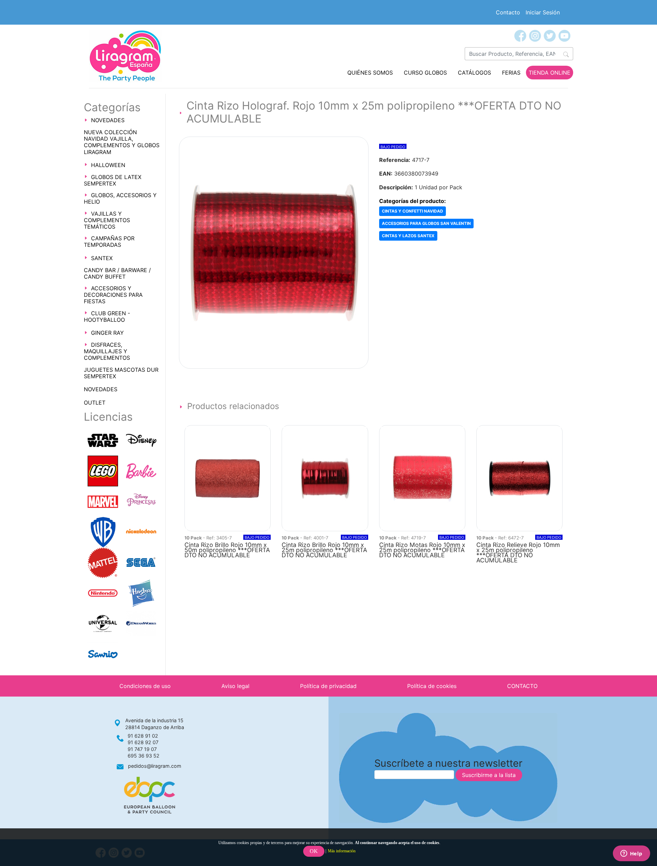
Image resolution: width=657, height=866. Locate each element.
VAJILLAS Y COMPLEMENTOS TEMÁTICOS (107, 220)
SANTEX (102, 258)
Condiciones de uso (145, 686)
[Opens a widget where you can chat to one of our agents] (631, 854)
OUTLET (94, 402)
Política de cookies (431, 686)
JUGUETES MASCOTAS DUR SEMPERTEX (121, 373)
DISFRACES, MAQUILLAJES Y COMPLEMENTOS (107, 351)
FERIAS (511, 72)
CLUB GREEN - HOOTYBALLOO (107, 316)
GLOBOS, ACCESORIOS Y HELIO (120, 198)
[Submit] (566, 53)
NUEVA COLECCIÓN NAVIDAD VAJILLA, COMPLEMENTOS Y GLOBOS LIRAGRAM (121, 142)
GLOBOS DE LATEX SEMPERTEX (112, 180)
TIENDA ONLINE (549, 72)
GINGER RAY (107, 332)
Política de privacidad (328, 686)
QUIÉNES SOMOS (370, 72)
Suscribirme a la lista (489, 775)
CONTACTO (522, 686)
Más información (342, 851)
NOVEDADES (108, 120)
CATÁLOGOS (474, 72)
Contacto (508, 12)
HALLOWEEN (108, 165)
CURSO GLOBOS (425, 72)
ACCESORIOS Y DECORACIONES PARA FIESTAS (113, 295)
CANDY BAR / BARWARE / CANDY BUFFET (117, 273)
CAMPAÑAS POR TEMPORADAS (109, 241)
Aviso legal (235, 686)
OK (314, 851)
